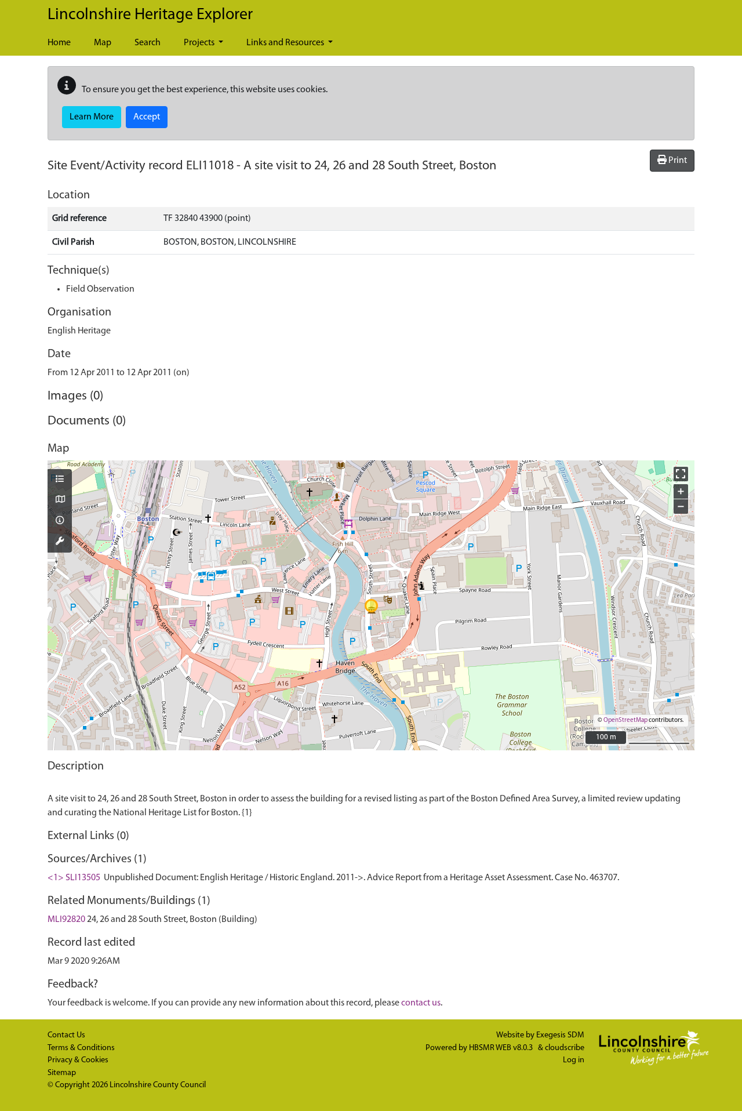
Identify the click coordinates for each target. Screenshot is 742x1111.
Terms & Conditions (81, 1048)
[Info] (59, 521)
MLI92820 (66, 919)
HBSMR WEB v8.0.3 (501, 1048)
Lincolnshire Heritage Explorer (150, 15)
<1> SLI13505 (74, 878)
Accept (146, 117)
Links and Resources (286, 43)
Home (59, 43)
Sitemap (62, 1073)
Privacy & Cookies (78, 1060)
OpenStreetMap (625, 720)
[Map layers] (59, 480)
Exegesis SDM (560, 1035)
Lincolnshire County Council (158, 1085)
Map (102, 43)
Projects (200, 43)
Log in (573, 1060)
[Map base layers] (59, 500)
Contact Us (66, 1035)
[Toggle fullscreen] (681, 474)
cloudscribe (564, 1048)
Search (147, 43)
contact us (421, 1003)
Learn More (92, 117)
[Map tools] (59, 542)
